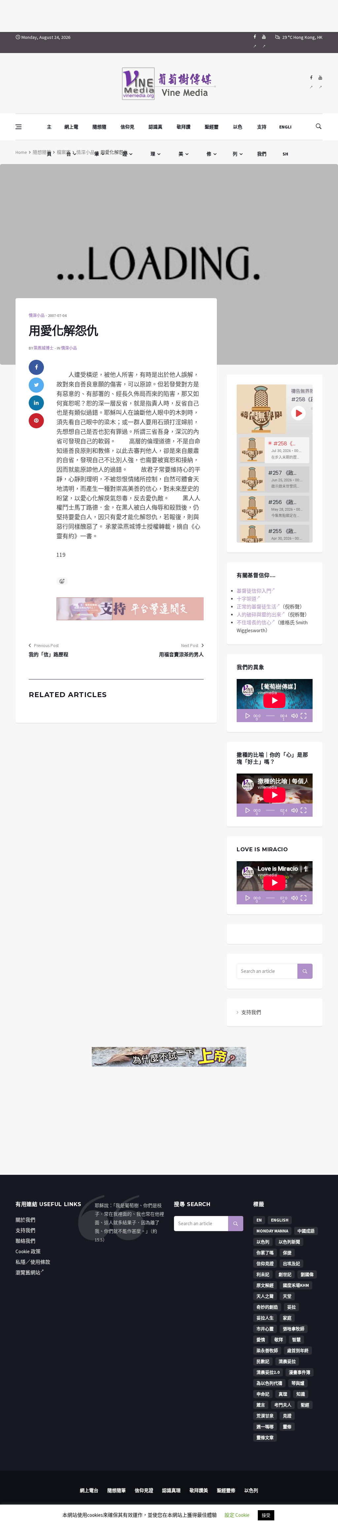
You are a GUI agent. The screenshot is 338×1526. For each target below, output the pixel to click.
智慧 (296, 1339)
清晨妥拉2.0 (268, 1372)
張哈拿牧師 (293, 1329)
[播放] (248, 715)
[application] (275, 700)
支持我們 (261, 132)
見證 (287, 1416)
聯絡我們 (25, 1241)
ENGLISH (285, 132)
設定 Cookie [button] (237, 1515)
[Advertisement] (169, 15)
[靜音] (294, 715)
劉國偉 (307, 1274)
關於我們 (25, 1220)
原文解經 (265, 1285)
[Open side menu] (18, 127)
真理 (283, 1394)
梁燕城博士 (43, 348)
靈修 (287, 1426)
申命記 (262, 1394)
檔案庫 (64, 152)
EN (259, 1220)
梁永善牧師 (267, 1350)
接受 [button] (266, 1515)
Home (21, 152)
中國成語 (306, 1231)
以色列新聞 (289, 1242)
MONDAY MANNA (272, 1231)
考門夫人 (282, 1405)
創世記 (285, 1274)
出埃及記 (291, 1263)
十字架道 (246, 599)
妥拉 (291, 1307)
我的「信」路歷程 (48, 654)
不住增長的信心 (254, 622)
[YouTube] (264, 42)
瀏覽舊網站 (28, 1272)
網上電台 (71, 132)
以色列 (237, 132)
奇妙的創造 (267, 1307)
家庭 (287, 1318)
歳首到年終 (298, 1350)
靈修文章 (265, 1437)
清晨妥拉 (287, 1361)
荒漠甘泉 (265, 1416)
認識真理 (155, 132)
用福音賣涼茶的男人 (181, 654)
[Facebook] (255, 42)
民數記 (262, 1361)
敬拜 (278, 1339)
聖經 (305, 1405)
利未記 (262, 1274)
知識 (300, 1394)
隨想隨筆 (99, 132)
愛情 (260, 1339)
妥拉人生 (265, 1318)
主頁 (49, 132)
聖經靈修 (212, 132)
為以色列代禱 (269, 1383)
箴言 (260, 1405)
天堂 (287, 1296)
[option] (274, 450)
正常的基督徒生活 (256, 607)
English (279, 1220)
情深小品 (85, 152)
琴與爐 (297, 1383)
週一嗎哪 (265, 1426)
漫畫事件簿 (299, 1372)
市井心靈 (265, 1329)
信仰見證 (127, 132)
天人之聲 (265, 1296)
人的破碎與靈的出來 (259, 614)
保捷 (287, 1253)
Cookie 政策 (28, 1251)
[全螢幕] (303, 715)
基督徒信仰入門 (254, 591)
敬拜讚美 (183, 132)
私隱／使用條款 (33, 1262)
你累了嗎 (265, 1253)
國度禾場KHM (296, 1285)
